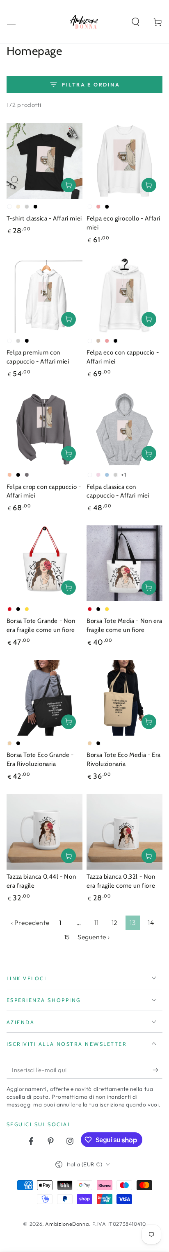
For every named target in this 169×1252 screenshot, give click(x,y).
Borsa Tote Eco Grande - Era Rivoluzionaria (40, 759)
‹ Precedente (30, 922)
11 (96, 922)
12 (115, 922)
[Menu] (11, 21)
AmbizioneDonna (67, 1223)
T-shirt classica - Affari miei (44, 218)
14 (151, 922)
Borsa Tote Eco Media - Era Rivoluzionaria (124, 759)
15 (67, 937)
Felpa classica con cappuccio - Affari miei (118, 491)
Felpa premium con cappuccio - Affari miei (38, 357)
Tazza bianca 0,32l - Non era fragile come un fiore (121, 881)
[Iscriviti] (157, 1070)
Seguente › (94, 937)
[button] (135, 21)
